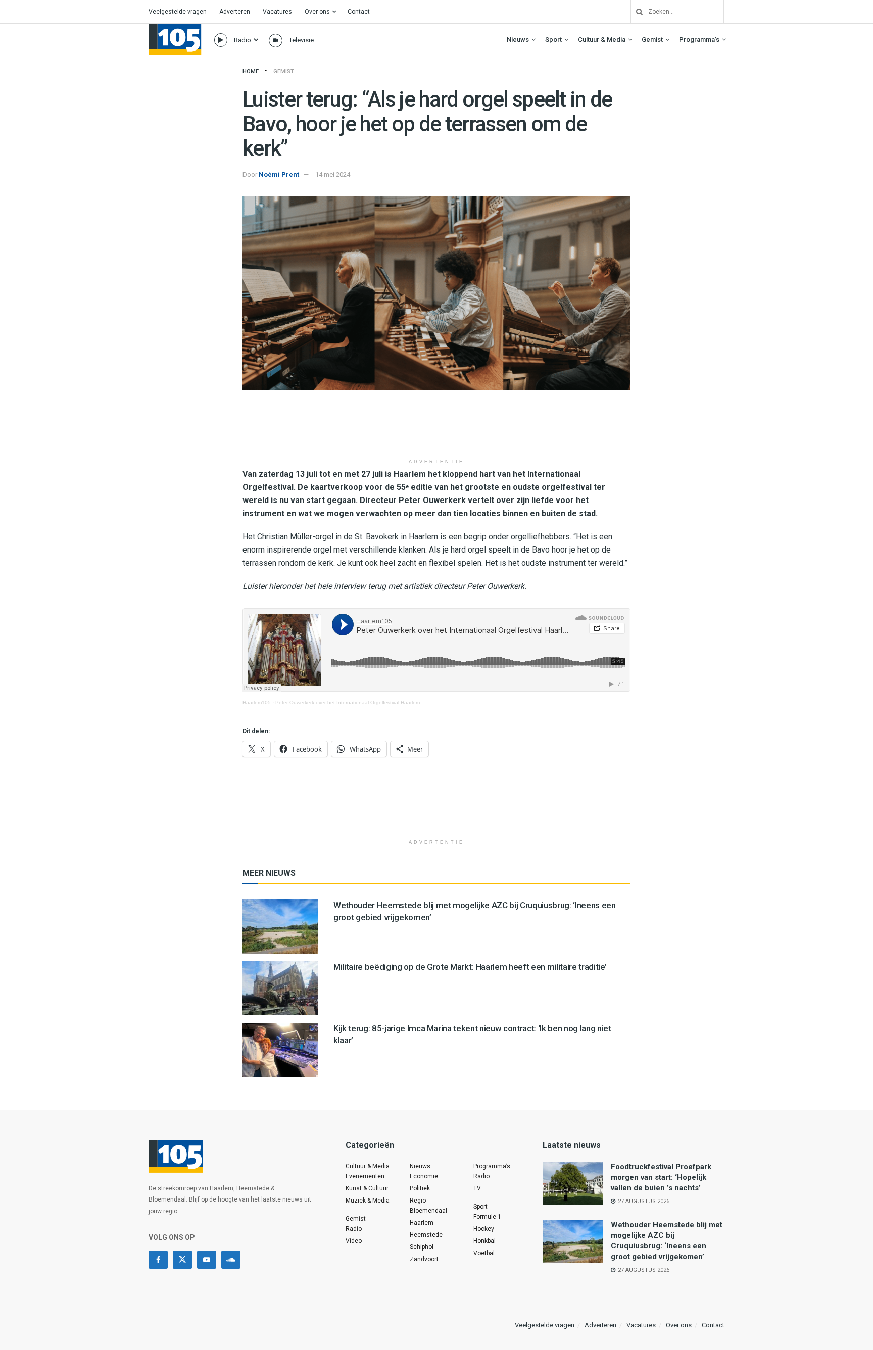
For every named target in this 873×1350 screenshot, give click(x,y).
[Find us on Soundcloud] (230, 1260)
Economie (424, 1176)
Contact (359, 11)
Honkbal (484, 1240)
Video (354, 1240)
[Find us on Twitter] (182, 1260)
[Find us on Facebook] (158, 1260)
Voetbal (484, 1253)
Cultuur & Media (601, 39)
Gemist (652, 39)
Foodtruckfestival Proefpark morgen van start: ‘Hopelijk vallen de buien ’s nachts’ (661, 1177)
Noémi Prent (279, 174)
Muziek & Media (368, 1200)
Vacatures (277, 11)
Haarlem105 (257, 702)
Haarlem (421, 1222)
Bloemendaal (428, 1210)
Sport (553, 39)
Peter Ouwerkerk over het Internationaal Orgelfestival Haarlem (347, 702)
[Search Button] (635, 11)
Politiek (420, 1188)
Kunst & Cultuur (367, 1188)
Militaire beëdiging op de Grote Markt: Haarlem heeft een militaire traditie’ (469, 967)
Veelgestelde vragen (178, 11)
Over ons (317, 11)
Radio (242, 40)
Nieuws (518, 39)
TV (477, 1188)
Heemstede (426, 1234)
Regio (418, 1200)
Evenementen (365, 1176)
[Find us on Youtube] (206, 1260)
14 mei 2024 (332, 174)
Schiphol (421, 1247)
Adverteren (234, 11)
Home (251, 71)
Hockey (483, 1228)
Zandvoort (424, 1259)
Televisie (301, 40)
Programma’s (699, 39)
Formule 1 (487, 1216)
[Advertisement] (436, 428)
